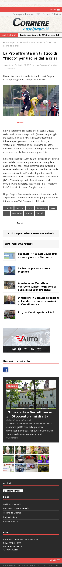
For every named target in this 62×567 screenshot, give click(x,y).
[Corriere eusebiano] (31, 24)
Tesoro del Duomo (12, 512)
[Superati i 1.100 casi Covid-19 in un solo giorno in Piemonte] (9, 258)
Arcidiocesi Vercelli (12, 504)
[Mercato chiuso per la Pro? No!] (8, 461)
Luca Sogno (41, 65)
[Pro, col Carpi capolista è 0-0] (9, 316)
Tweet (20, 122)
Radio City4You (10, 517)
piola (53, 208)
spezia (29, 213)
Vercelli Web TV (10, 521)
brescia (19, 208)
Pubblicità (56, 14)
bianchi (8, 208)
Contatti (46, 14)
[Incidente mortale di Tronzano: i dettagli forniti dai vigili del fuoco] (43, 452)
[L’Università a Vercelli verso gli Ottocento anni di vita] (31, 406)
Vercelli (40, 213)
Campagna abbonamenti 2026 (26, 14)
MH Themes (54, 565)
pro (6, 213)
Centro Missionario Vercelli (16, 508)
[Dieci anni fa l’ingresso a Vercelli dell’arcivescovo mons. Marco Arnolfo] (8, 452)
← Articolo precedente (18, 233)
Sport (52, 65)
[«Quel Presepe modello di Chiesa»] (20, 452)
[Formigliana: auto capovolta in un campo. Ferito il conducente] (43, 470)
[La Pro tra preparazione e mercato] (9, 272)
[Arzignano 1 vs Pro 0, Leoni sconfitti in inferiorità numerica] (43, 461)
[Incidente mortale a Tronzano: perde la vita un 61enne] (20, 461)
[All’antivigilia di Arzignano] (32, 470)
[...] (44, 434)
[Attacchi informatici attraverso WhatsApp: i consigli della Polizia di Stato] (8, 470)
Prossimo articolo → (45, 233)
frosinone (41, 208)
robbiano (17, 213)
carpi (30, 208)
